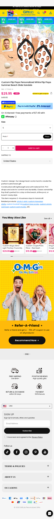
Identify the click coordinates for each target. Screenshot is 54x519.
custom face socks (31, 204)
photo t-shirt (22, 201)
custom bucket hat (14, 204)
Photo (47, 137)
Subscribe (27, 431)
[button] (3, 13)
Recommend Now (25, 340)
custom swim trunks (17, 207)
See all (47, 218)
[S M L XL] (27, 128)
